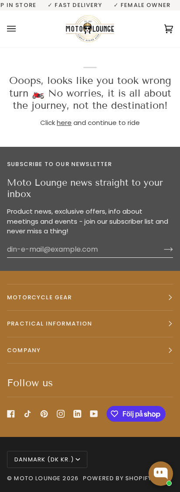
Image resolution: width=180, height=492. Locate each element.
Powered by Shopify (117, 478)
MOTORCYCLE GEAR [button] (39, 297)
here (64, 122)
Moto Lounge (38, 478)
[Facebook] (11, 414)
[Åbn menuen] (20, 28)
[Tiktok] (27, 414)
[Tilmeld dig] (161, 249)
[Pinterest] (44, 414)
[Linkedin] (77, 414)
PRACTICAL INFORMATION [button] (50, 323)
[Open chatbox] (161, 473)
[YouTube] (94, 414)
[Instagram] (61, 414)
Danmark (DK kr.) (44, 459)
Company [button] (24, 350)
